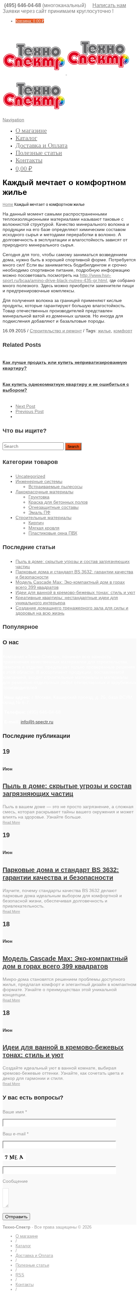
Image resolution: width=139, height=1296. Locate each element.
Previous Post (30, 411)
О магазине (31, 130)
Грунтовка (38, 496)
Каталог (26, 137)
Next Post (25, 406)
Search (73, 446)
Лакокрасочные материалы (44, 491)
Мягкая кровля (43, 527)
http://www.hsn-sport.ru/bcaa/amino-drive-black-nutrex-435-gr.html (57, 278)
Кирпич (36, 522)
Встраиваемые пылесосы (55, 486)
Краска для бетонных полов (58, 502)
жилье (104, 330)
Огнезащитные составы (53, 507)
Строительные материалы (43, 517)
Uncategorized (30, 476)
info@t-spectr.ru (37, 721)
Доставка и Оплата (42, 145)
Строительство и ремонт (56, 330)
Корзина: (30, 21)
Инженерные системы (39, 481)
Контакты (29, 160)
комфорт (122, 330)
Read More (11, 822)
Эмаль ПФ (39, 512)
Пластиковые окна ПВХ (52, 533)
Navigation (13, 119)
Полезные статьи (39, 152)
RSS (20, 1274)
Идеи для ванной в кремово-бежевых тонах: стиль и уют (75, 592)
